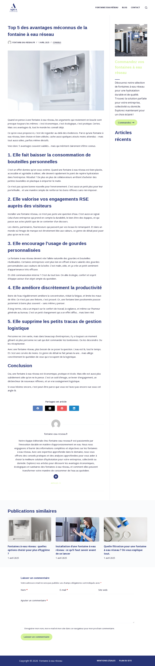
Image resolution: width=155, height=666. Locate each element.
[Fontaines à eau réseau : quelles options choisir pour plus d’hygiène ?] (29, 529)
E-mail (64, 589)
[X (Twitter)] (50, 408)
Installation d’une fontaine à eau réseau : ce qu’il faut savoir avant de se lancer (76, 550)
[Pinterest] (62, 408)
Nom (24, 589)
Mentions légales (106, 661)
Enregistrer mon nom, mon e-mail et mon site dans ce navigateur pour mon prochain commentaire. (70, 628)
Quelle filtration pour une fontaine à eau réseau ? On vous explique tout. (125, 550)
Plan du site (125, 661)
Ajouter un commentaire (34, 600)
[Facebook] (38, 408)
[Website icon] (56, 476)
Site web (102, 589)
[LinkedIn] (74, 408)
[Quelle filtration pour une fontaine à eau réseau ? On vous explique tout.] (125, 529)
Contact (135, 7)
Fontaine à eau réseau (106, 7)
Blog (124, 7)
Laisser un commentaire (36, 637)
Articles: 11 (56, 483)
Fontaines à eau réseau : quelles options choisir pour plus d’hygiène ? (29, 550)
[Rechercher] (146, 7)
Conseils (57, 42)
